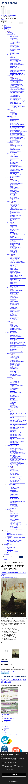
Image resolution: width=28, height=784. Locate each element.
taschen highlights (14, 53)
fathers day (12, 230)
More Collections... (14, 107)
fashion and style (14, 45)
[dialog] (14, 768)
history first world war (15, 272)
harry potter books (14, 99)
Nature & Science (11, 353)
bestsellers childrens (15, 61)
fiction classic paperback (16, 160)
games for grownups (15, 212)
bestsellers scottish (14, 67)
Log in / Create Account (11, 15)
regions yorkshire (14, 140)
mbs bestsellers (13, 339)
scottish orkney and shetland (17, 441)
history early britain (14, 269)
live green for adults (15, 149)
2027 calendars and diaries (16, 449)
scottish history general (15, 434)
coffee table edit (14, 297)
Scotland (9, 409)
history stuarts (13, 282)
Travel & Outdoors (11, 484)
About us (6, 530)
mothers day (13, 395)
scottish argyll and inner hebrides (18, 416)
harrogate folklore (14, 474)
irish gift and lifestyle (15, 328)
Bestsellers (6, 28)
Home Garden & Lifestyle (13, 287)
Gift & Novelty (10, 222)
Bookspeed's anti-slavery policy (14, 540)
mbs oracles (13, 346)
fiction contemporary (15, 162)
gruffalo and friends (15, 96)
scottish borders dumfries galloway (18, 420)
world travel (13, 508)
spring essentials (14, 400)
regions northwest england (16, 134)
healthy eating (13, 190)
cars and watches (14, 294)
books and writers (14, 158)
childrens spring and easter (16, 85)
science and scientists (15, 372)
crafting (12, 43)
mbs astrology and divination (17, 338)
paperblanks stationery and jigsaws (18, 459)
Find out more (4, 671)
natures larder (13, 193)
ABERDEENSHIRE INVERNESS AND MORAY (13, 573)
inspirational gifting (14, 237)
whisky (12, 200)
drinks (11, 186)
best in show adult (14, 59)
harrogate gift (13, 477)
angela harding (13, 38)
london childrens (14, 123)
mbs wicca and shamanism (16, 352)
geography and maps (15, 363)
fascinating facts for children (17, 92)
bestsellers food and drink (16, 63)
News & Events (8, 544)
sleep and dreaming (14, 523)
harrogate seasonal (14, 480)
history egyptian (14, 271)
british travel (13, 120)
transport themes (14, 505)
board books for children (16, 84)
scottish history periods (15, 435)
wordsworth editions (15, 176)
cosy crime (12, 159)
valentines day (13, 251)
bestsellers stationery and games (18, 68)
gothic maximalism (14, 304)
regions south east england (16, 137)
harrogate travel (14, 481)
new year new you (14, 313)
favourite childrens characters (17, 94)
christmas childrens (14, 87)
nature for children (14, 370)
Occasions (9, 377)
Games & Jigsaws (11, 201)
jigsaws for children (15, 213)
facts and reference (14, 229)
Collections (6, 29)
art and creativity (14, 41)
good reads (12, 167)
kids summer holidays (15, 105)
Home (5, 25)
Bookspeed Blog (11, 552)
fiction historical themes (16, 166)
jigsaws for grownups (15, 215)
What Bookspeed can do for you (15, 534)
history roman (13, 279)
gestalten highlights (14, 46)
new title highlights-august (16, 73)
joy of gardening (14, 308)
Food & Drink (10, 177)
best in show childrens (15, 60)
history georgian (14, 273)
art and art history (14, 39)
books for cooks (14, 184)
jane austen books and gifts (16, 169)
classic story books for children (17, 89)
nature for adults (14, 368)
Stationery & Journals (12, 445)
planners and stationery (15, 462)
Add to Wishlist (4, 673)
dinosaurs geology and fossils (17, 91)
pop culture (12, 50)
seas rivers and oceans (15, 375)
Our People (9, 536)
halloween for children (15, 98)
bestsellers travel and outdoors (17, 70)
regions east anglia (14, 128)
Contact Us (6, 554)
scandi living (13, 314)
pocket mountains (14, 498)
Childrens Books (11, 75)
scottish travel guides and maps (17, 501)
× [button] (26, 753)
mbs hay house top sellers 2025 (17, 342)
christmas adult (13, 113)
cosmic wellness (14, 513)
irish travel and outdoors (16, 329)
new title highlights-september (17, 74)
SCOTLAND (4, 575)
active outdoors (13, 488)
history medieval (14, 276)
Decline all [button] (14, 778)
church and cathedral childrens (17, 88)
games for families (14, 95)
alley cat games (13, 205)
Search (2, 22)
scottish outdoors (14, 442)
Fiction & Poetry (11, 154)
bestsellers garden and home (17, 64)
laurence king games (15, 218)
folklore (12, 232)
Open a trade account (13, 671)
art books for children (15, 42)
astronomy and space (15, 357)
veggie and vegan (14, 198)
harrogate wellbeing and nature (17, 483)
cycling (12, 492)
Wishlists (3, 15)
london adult (13, 121)
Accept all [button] (14, 774)
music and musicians (15, 49)
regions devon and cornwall (17, 127)
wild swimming (14, 506)
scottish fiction (13, 173)
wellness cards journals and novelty (18, 465)
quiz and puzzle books (15, 247)
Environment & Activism (13, 142)
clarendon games (14, 208)
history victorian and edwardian (17, 285)
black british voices (14, 147)
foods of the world (14, 188)
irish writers (13, 331)
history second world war (16, 280)
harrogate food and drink (16, 476)
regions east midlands (15, 130)
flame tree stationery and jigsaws (18, 209)
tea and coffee (13, 197)
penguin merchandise (15, 170)
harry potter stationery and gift (17, 101)
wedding (12, 403)
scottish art (12, 52)
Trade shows (10, 550)
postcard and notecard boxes (17, 463)
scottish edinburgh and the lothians (18, 424)
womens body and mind (16, 529)
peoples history (13, 152)
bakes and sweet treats (15, 181)
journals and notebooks (15, 456)
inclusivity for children (15, 103)
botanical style (13, 293)
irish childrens (13, 325)
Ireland (8, 321)
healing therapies (14, 515)
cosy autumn (13, 299)
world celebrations (14, 406)
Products (6, 561)
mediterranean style (14, 311)
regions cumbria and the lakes (17, 126)
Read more (19, 759)
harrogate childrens (14, 473)
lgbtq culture (13, 148)
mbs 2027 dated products (16, 336)
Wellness (9, 509)
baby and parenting (14, 292)
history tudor (13, 283)
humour (12, 236)
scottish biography (14, 419)
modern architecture (15, 48)
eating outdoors (14, 187)
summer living (13, 315)
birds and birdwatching (15, 359)
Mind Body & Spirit (12, 332)
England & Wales (11, 116)
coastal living (13, 296)
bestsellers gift (13, 66)
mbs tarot (12, 350)
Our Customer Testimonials (13, 541)
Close (8, 31)
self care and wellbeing (15, 522)
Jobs (5, 732)
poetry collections (14, 172)
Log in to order (4, 661)
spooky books (13, 250)
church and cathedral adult (16, 261)
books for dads (13, 384)
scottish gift (13, 248)
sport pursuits (13, 502)
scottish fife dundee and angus (17, 427)
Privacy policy (7, 720)
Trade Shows (10, 466)
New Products (7, 27)
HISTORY (3, 574)
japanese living (13, 307)
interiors (12, 306)
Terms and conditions (9, 718)
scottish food (13, 195)
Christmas (9, 109)
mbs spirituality (13, 349)
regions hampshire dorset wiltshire (18, 131)
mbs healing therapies (15, 343)
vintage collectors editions (16, 174)
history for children (14, 102)
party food (12, 194)
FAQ (8, 543)
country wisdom (14, 264)
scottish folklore (14, 428)
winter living (13, 318)
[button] (14, 781)
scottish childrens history (16, 421)
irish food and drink (15, 191)
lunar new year (13, 393)
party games (13, 219)
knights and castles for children (17, 106)
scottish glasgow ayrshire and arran (18, 432)
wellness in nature (14, 526)
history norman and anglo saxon (18, 278)
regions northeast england (16, 133)
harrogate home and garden (16, 478)
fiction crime (13, 163)
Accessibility (7, 721)
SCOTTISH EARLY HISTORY (9, 577)
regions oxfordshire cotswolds (17, 135)
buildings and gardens (15, 260)
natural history (13, 367)
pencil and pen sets (14, 460)
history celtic (13, 268)
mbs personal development (16, 347)
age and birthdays (14, 381)
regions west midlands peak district (18, 138)
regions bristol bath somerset (17, 124)
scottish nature (13, 374)
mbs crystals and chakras (16, 340)
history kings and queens (16, 275)
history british (13, 266)
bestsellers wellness (14, 71)
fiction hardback (14, 165)
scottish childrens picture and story (18, 423)
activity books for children (16, 80)
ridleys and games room (16, 220)
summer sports (13, 504)
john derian (12, 216)
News (8, 548)
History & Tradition (11, 254)
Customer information (12, 551)
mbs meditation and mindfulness (18, 345)
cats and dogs (13, 226)
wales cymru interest (15, 141)
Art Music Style (11, 34)
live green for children (15, 151)
